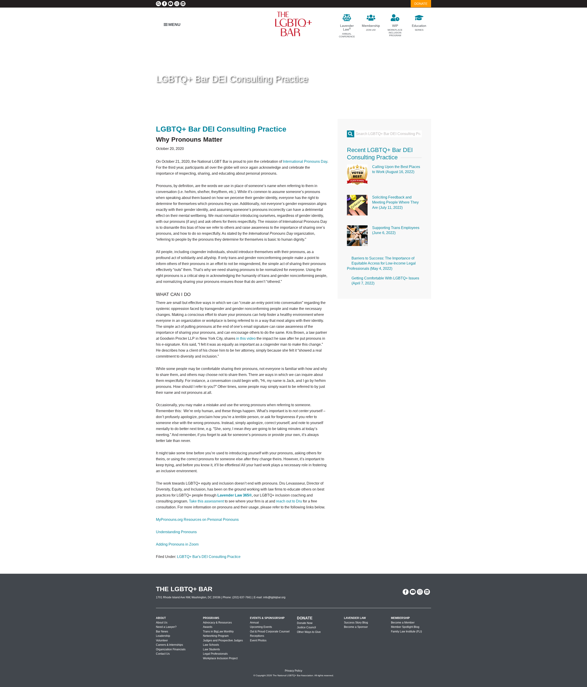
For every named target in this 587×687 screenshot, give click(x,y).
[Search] (158, 3)
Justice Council (306, 627)
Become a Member (403, 622)
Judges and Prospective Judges (223, 640)
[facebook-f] (164, 3)
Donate (305, 618)
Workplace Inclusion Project (220, 658)
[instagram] (176, 3)
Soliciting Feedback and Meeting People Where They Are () (395, 202)
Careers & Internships (169, 644)
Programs (211, 618)
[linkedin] (183, 3)
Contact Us (163, 653)
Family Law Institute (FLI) (406, 631)
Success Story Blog (356, 622)
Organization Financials (171, 649)
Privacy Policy (293, 670)
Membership (400, 618)
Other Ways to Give (309, 632)
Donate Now (305, 623)
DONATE (420, 4)
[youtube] (170, 3)
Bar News (162, 631)
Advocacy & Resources (217, 622)
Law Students (211, 649)
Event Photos (258, 640)
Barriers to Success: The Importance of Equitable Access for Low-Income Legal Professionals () (381, 263)
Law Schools (211, 644)
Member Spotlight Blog (405, 627)
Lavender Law (355, 618)
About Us (161, 622)
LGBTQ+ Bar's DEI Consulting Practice (209, 557)
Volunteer (162, 640)
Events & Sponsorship (267, 618)
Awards (207, 627)
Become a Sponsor (356, 627)
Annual (254, 622)
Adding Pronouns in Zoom (177, 544)
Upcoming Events (261, 627)
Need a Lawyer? (166, 627)
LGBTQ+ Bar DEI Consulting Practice (232, 79)
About (161, 618)
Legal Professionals (215, 653)
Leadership (163, 635)
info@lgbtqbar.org (274, 597)
